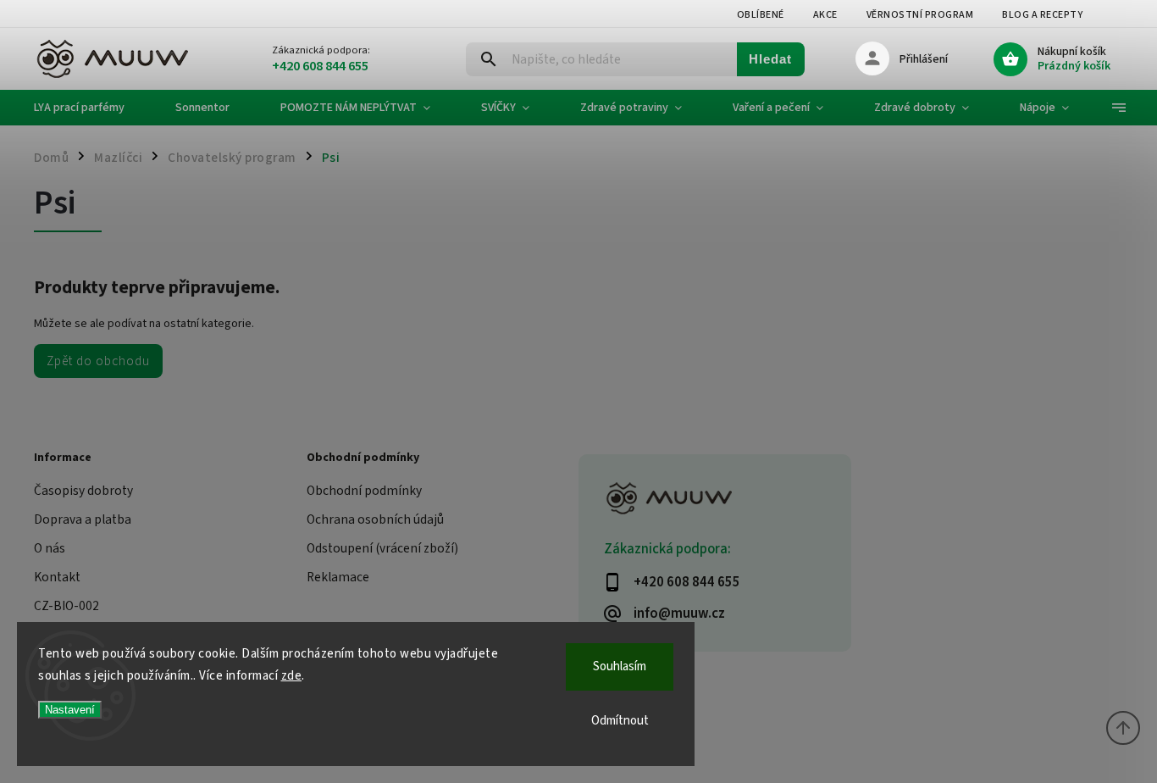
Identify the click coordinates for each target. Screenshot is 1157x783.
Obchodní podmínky (364, 490)
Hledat (770, 59)
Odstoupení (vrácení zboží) (382, 548)
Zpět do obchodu (98, 361)
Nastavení (70, 709)
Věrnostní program (920, 15)
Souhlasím (619, 666)
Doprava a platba (82, 519)
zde (291, 676)
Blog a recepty (1042, 15)
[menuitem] (92, 107)
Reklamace (338, 577)
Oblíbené (760, 15)
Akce (825, 15)
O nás (49, 548)
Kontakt (57, 577)
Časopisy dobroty (83, 490)
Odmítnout (620, 721)
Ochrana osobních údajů (375, 519)
